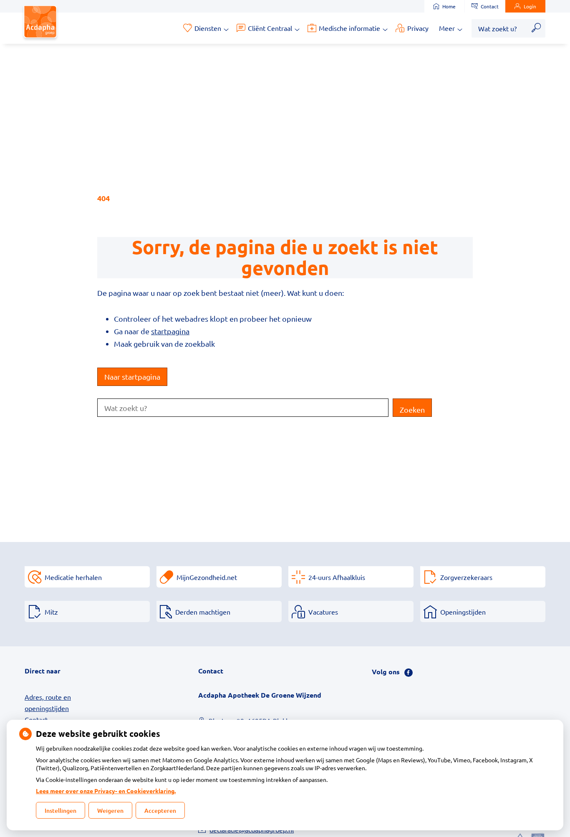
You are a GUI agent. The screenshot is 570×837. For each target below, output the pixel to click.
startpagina (170, 331)
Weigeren (110, 810)
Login (530, 6)
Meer (447, 28)
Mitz (51, 612)
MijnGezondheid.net (207, 577)
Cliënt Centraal (270, 28)
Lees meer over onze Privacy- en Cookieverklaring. (106, 790)
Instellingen (60, 810)
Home (449, 6)
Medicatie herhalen (73, 577)
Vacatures (323, 612)
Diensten (207, 28)
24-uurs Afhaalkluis (336, 577)
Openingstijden (463, 612)
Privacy (418, 28)
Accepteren (160, 810)
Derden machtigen (202, 612)
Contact (490, 6)
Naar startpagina (132, 376)
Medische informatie (349, 28)
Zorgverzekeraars (466, 577)
